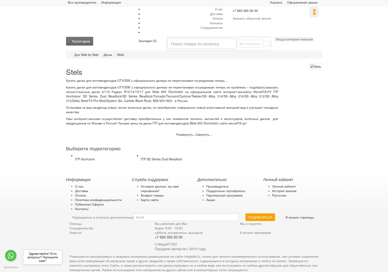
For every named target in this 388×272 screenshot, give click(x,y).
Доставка (216, 14)
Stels (120, 54)
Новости (75, 232)
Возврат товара (152, 195)
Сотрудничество (212, 27)
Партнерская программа (224, 195)
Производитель (217, 186)
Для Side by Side (86, 54)
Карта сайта (150, 199)
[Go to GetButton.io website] (11, 267)
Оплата (218, 18)
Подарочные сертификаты (225, 190)
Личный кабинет (284, 186)
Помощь (75, 223)
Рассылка (279, 195)
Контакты (216, 23)
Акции (210, 199)
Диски (108, 54)
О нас (219, 9)
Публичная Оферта (89, 204)
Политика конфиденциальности (98, 199)
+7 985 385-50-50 (245, 10)
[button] (293, 39)
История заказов (284, 190)
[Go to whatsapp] (10, 255)
